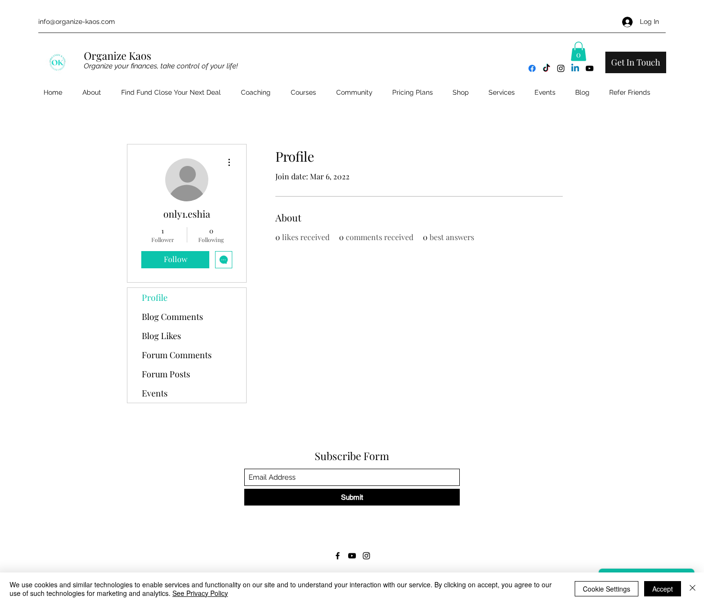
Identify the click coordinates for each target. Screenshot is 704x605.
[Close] (692, 588)
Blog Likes (161, 335)
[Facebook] (532, 68)
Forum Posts (166, 374)
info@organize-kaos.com (76, 21)
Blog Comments (172, 316)
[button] (578, 51)
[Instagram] (561, 68)
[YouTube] (589, 68)
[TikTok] (546, 68)
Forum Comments (177, 355)
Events (155, 393)
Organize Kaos (119, 55)
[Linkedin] (575, 68)
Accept (662, 589)
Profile (155, 297)
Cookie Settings (606, 589)
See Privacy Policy (200, 593)
